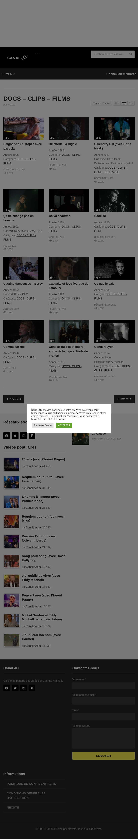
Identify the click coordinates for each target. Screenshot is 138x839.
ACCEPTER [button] (64, 425)
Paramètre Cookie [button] (42, 425)
